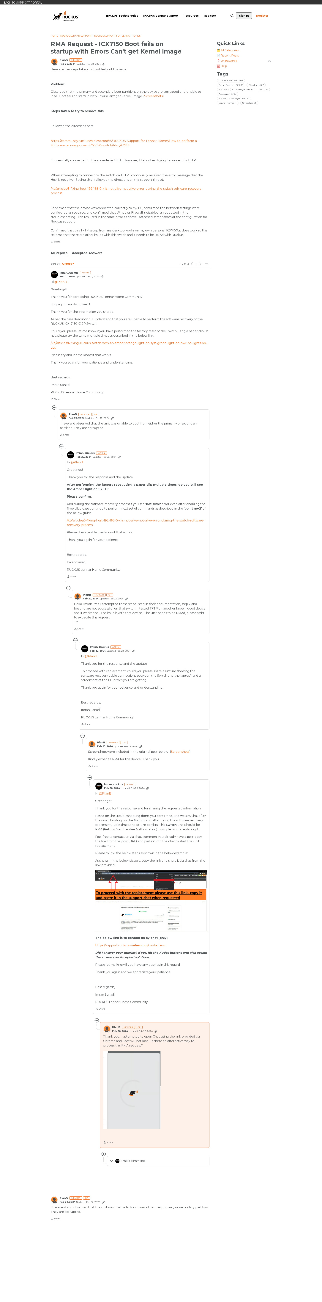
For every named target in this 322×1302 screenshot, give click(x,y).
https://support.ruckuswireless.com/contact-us (130, 945)
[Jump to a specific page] (206, 264)
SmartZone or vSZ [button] (231, 85)
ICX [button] (223, 89)
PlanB (64, 60)
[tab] (59, 253)
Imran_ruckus (69, 272)
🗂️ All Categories (228, 50)
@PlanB (60, 282)
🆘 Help (222, 66)
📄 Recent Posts (228, 55)
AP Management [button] (243, 89)
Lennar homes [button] (228, 102)
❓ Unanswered (244, 60)
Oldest (67, 264)
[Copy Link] (104, 64)
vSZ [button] (264, 89)
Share (55, 242)
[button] (132, 1090)
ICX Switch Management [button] (234, 98)
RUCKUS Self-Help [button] (231, 80)
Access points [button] (227, 94)
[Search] (232, 15)
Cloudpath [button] (256, 85)
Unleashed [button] (249, 102)
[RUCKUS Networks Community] (66, 15)
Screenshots (153, 96)
